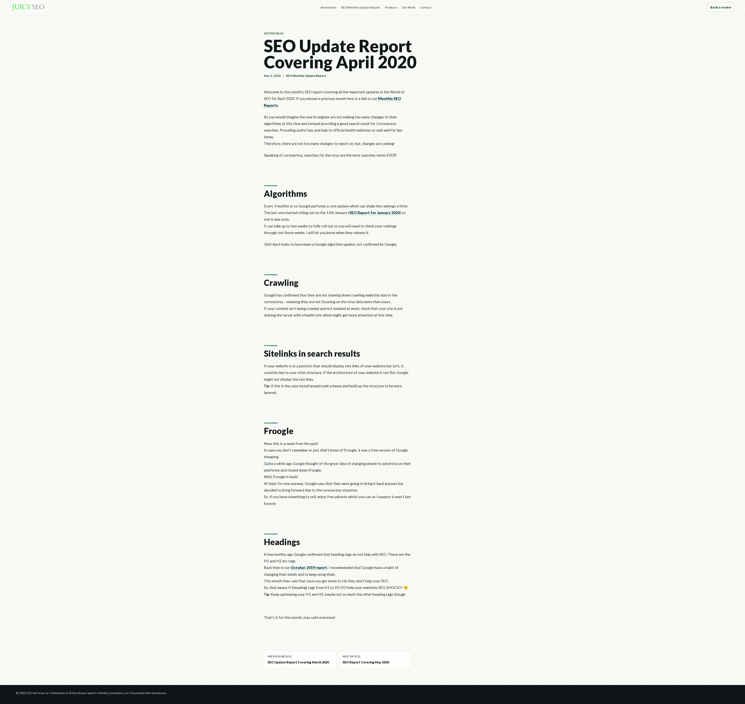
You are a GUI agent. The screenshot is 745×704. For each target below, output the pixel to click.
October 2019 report (309, 567)
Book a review (720, 7)
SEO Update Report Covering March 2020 (298, 659)
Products (391, 7)
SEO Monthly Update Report (360, 7)
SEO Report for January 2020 (374, 212)
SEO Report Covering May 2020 (366, 659)
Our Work (408, 7)
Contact (425, 7)
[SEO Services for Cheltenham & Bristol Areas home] (28, 7)
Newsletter (328, 7)
